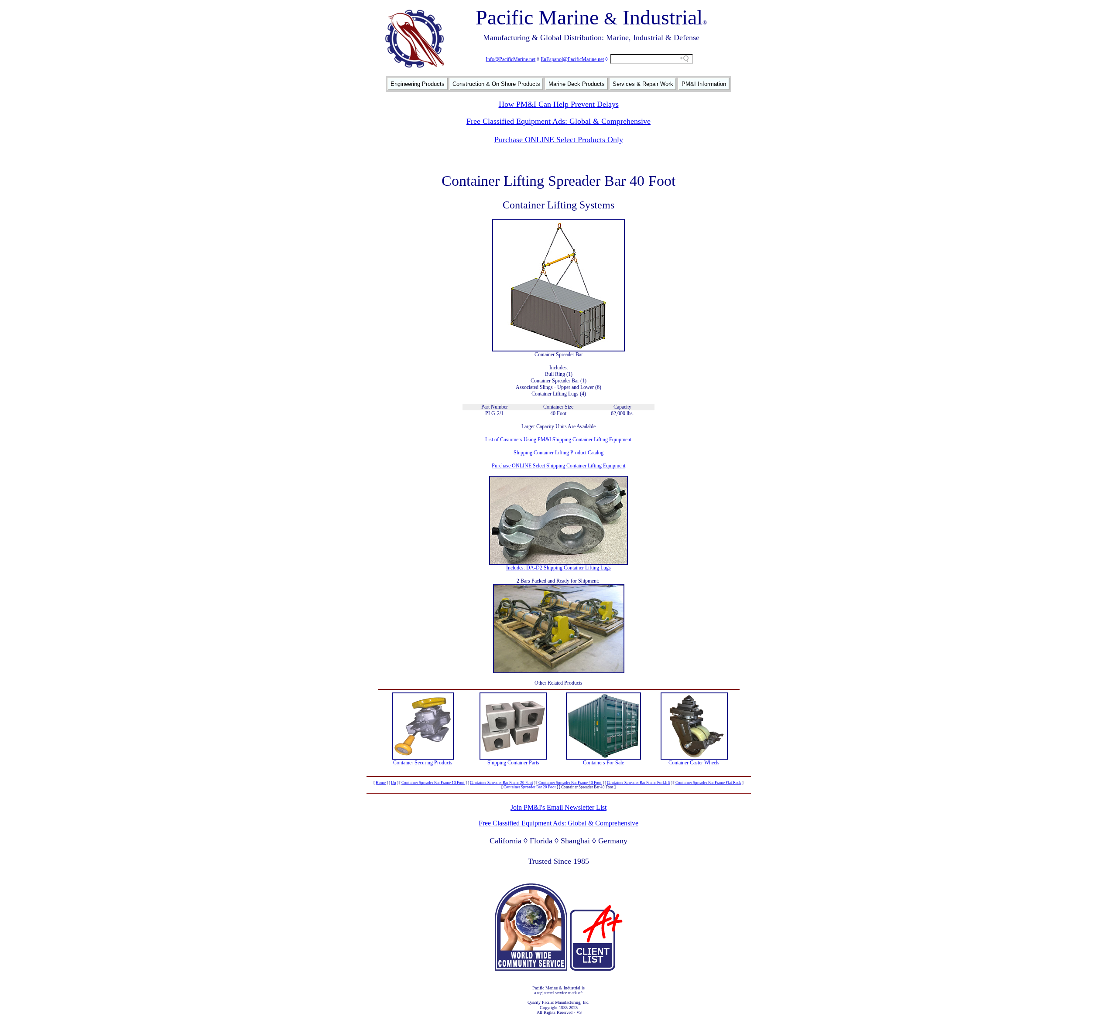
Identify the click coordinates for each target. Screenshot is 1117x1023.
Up (393, 783)
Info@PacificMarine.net (510, 59)
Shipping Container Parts (513, 763)
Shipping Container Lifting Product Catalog (558, 453)
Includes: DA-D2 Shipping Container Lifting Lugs (558, 568)
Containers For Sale (603, 763)
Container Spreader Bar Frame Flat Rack (708, 783)
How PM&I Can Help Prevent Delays (559, 104)
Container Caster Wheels (694, 763)
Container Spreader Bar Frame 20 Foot (501, 783)
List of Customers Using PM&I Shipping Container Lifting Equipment (558, 439)
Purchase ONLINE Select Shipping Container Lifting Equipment (558, 466)
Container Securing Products (422, 763)
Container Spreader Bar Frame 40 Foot (570, 783)
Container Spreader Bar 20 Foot (530, 787)
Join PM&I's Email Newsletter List (558, 807)
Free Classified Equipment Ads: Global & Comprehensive (558, 121)
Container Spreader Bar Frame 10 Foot (433, 783)
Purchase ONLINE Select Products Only (558, 139)
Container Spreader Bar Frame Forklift (638, 783)
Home (381, 783)
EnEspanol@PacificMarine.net (572, 59)
